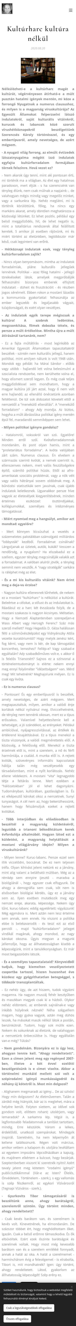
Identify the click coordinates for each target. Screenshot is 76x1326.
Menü (70, 10)
